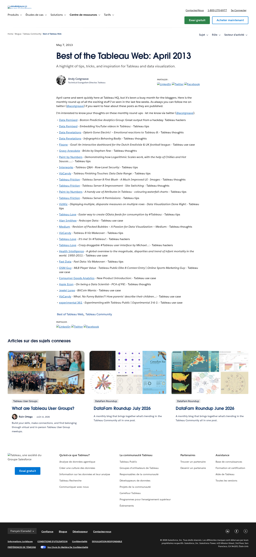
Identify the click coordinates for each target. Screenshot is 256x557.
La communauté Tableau (136, 455)
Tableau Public (128, 461)
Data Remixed (68, 120)
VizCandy (65, 173)
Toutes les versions (226, 480)
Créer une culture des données (77, 468)
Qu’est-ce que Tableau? (74, 455)
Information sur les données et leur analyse (84, 474)
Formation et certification (230, 468)
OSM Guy (65, 268)
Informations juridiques (20, 541)
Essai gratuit (197, 20)
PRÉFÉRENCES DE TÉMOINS (22, 547)
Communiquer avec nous (74, 486)
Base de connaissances (229, 461)
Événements (127, 505)
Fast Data (65, 261)
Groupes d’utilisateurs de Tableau (139, 468)
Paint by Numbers (70, 157)
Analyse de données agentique (77, 461)
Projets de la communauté (135, 486)
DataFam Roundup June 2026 (205, 408)
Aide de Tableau (225, 474)
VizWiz (63, 204)
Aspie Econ (66, 284)
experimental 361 (70, 302)
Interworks (66, 167)
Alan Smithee (67, 220)
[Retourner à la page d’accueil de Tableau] (21, 8)
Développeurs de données (135, 480)
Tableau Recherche (70, 480)
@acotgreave (75, 106)
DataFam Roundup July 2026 (122, 408)
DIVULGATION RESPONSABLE (107, 541)
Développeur (80, 531)
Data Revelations (70, 132)
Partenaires (187, 455)
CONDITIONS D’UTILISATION (52, 541)
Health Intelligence (71, 251)
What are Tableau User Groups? (43, 408)
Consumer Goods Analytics (76, 278)
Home (10, 34)
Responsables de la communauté (139, 474)
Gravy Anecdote (69, 151)
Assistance (222, 455)
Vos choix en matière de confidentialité (67, 547)
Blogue (18, 34)
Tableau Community (32, 34)
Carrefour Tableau (130, 493)
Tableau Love (67, 214)
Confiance (47, 531)
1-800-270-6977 (217, 10)
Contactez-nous (195, 10)
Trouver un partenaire (193, 461)
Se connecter (238, 10)
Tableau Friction (69, 179)
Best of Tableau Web (52, 34)
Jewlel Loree (67, 290)
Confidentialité (79, 541)
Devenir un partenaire (193, 468)
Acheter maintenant (230, 20)
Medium (64, 226)
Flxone (63, 144)
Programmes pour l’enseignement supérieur (145, 499)
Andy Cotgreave (78, 78)
